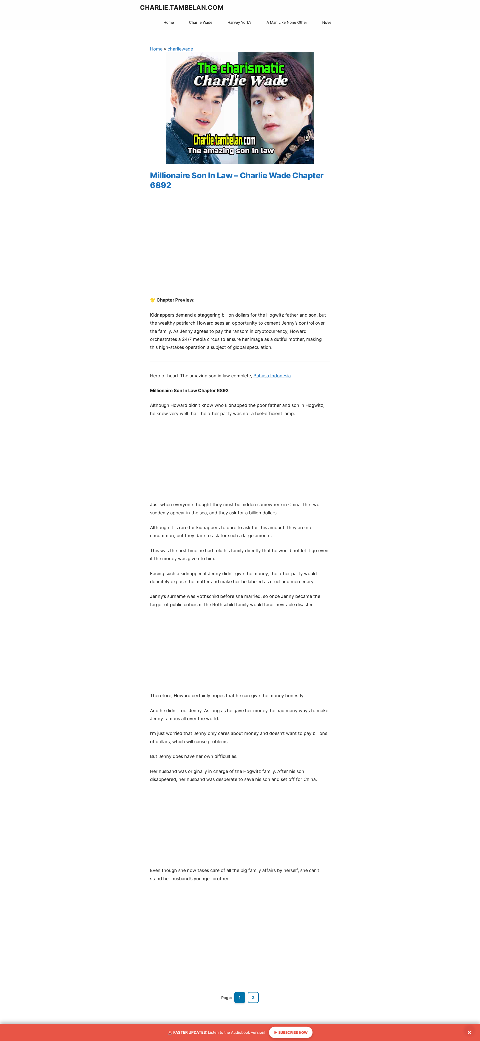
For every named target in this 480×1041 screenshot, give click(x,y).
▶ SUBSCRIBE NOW (291, 1032)
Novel (327, 22)
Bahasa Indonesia (272, 375)
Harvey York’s (240, 22)
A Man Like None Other (286, 22)
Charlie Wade (200, 22)
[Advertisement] (240, 248)
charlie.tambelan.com (182, 7)
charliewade (180, 49)
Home (169, 22)
